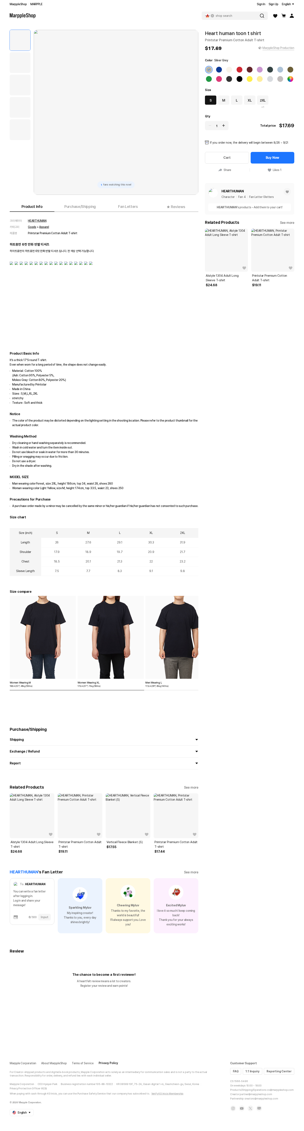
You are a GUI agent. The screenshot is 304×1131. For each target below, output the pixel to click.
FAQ (235, 1071)
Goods (32, 227)
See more (191, 787)
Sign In (261, 4)
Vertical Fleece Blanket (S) (125, 842)
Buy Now (272, 158)
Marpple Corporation (23, 1063)
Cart (226, 158)
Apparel (44, 227)
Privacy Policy (108, 1063)
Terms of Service (83, 1063)
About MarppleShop (54, 1063)
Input (44, 917)
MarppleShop (18, 4)
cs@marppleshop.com (280, 1090)
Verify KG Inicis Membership (167, 1093)
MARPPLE (36, 4)
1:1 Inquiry (252, 1071)
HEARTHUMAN (37, 220)
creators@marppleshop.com (261, 1098)
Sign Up (273, 4)
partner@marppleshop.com (256, 1094)
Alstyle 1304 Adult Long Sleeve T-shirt (32, 844)
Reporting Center (279, 1071)
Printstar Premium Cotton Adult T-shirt (80, 844)
